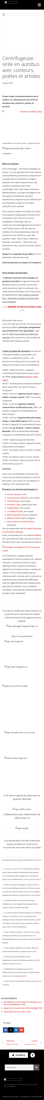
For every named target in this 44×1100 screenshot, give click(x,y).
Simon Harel (12, 521)
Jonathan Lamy (13, 504)
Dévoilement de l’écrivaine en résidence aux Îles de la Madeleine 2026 (23, 1003)
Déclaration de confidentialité (31, 1096)
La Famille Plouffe (15, 511)
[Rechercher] (36, 1067)
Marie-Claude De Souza (17, 515)
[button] (39, 4)
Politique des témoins (10, 1096)
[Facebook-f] (32, 1055)
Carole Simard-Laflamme (18, 497)
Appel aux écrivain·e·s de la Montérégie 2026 (23, 1008)
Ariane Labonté (14, 494)
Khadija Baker (13, 508)
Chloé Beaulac (13, 501)
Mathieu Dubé (13, 518)
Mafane (37, 535)
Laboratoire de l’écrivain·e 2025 (17, 1011)
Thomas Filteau (27, 521)
